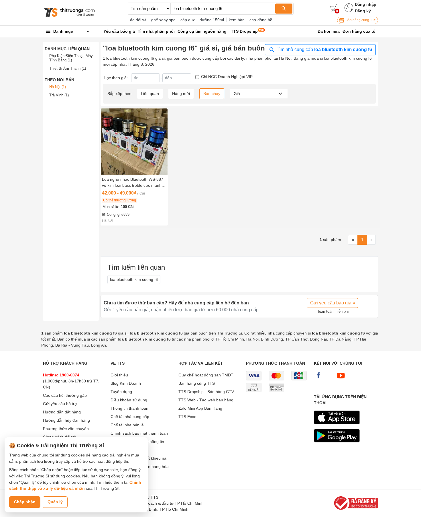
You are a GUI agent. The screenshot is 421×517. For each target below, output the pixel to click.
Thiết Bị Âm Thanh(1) (67, 68)
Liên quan (150, 93)
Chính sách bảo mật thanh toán (139, 433)
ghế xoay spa (163, 20)
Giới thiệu (119, 375)
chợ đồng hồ (260, 20)
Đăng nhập (365, 4)
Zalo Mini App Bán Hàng (200, 408)
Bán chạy (211, 93)
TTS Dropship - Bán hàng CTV (206, 391)
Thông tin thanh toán (129, 408)
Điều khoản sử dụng (129, 400)
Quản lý (55, 501)
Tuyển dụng (121, 391)
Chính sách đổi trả (59, 437)
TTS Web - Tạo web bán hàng (205, 400)
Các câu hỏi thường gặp (65, 395)
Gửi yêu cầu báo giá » (332, 302)
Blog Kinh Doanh (126, 383)
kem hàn (237, 20)
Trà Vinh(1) (59, 95)
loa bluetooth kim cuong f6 (134, 279)
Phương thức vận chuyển (66, 428)
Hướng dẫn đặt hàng (62, 412)
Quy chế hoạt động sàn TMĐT (205, 375)
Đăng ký (363, 11)
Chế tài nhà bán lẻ (127, 425)
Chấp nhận (25, 501)
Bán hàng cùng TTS (360, 20)
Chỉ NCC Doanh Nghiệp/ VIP (227, 76)
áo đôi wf (138, 20)
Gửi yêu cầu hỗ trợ (60, 403)
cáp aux (187, 20)
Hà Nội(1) (57, 87)
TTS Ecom (188, 416)
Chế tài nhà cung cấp (130, 416)
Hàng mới (181, 93)
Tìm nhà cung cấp (324, 49)
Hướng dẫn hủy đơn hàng (66, 420)
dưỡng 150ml (212, 20)
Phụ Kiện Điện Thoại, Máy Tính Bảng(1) (71, 58)
